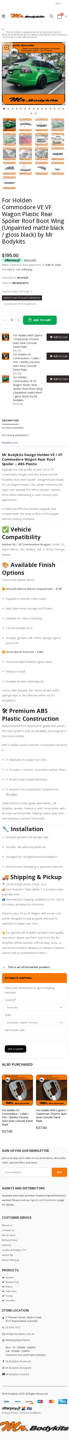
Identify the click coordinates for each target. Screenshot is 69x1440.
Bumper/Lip (12, 1282)
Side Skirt (11, 1291)
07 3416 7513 (13, 1327)
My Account (8, 1235)
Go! (59, 1172)
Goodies (11, 1300)
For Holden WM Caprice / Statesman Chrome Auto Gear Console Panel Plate (28, 341)
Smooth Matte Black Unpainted (22, 297)
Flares (9, 1286)
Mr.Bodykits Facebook (18, 1361)
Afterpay (27, 269)
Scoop (9, 1295)
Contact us (8, 1230)
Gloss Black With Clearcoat (20, 303)
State (8, 1015)
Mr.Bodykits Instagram (18, 1367)
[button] (4, 108)
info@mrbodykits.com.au (20, 1334)
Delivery (7, 1245)
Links (58, 3)
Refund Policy (10, 1240)
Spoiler (10, 1277)
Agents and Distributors (44, 1200)
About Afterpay (11, 1260)
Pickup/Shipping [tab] (13, 428)
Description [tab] (10, 420)
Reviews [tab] (9, 442)
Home (3, 29)
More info (30, 260)
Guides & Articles (14, 1250)
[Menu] (3, 16)
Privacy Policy (10, 1412)
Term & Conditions (30, 1412)
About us (7, 1225)
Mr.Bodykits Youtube (17, 1374)
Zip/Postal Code (15, 1030)
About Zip (7, 1255)
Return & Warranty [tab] (15, 435)
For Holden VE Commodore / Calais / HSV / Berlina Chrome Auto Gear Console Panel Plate (26, 362)
